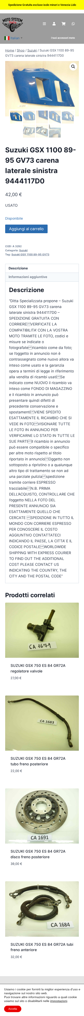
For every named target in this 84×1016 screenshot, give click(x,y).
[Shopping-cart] (63, 24)
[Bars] (44, 24)
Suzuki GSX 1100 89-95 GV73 (30, 254)
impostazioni (58, 1001)
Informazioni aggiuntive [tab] (28, 277)
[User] (54, 24)
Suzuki (23, 250)
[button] (73, 66)
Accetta (12, 1008)
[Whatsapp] (73, 24)
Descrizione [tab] (18, 268)
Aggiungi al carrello (26, 229)
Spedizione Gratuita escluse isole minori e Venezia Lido (42, 4)
